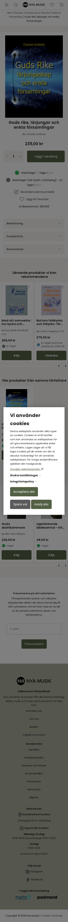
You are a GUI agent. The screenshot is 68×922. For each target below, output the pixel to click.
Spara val (20, 504)
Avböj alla (41, 504)
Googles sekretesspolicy (25, 469)
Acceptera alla (24, 492)
